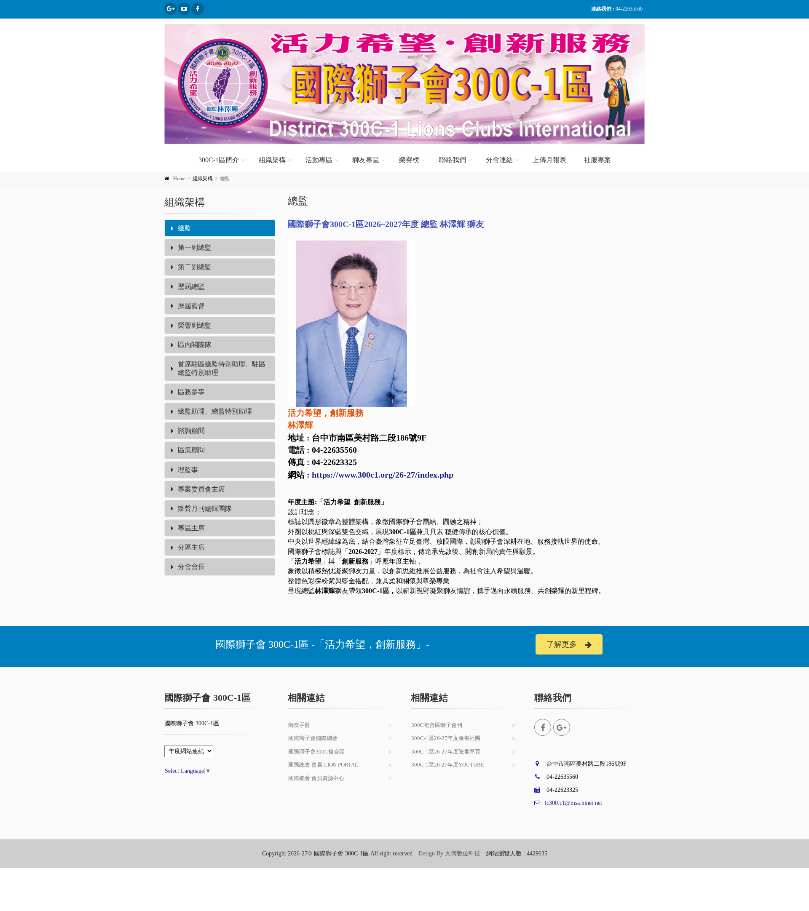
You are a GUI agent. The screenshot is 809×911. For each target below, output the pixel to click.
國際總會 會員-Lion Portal (323, 764)
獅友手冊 (299, 725)
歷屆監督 (191, 306)
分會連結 (499, 159)
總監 (184, 228)
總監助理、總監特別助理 (215, 411)
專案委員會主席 (201, 489)
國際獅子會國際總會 (313, 738)
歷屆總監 (191, 286)
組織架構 (272, 159)
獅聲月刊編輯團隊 (205, 508)
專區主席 (191, 528)
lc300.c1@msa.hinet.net (573, 803)
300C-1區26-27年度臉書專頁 (445, 751)
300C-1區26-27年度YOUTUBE (447, 764)
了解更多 (561, 644)
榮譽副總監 (195, 325)
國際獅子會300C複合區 (316, 751)
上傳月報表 (549, 159)
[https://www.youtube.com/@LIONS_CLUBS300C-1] (184, 9)
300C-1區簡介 (218, 159)
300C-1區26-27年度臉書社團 (445, 738)
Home (179, 179)
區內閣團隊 (195, 344)
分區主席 (191, 547)
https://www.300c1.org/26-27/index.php (382, 474)
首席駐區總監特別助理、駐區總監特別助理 (221, 368)
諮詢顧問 (191, 430)
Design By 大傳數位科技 (449, 853)
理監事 (188, 469)
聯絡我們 (452, 159)
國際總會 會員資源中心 (316, 778)
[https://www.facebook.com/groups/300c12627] (170, 9)
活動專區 (318, 159)
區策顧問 (191, 450)
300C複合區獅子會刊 (436, 725)
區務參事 (191, 391)
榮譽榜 (409, 159)
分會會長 (191, 566)
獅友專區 (365, 159)
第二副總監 (195, 266)
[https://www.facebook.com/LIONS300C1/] (197, 9)
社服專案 (597, 159)
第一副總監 (195, 247)
